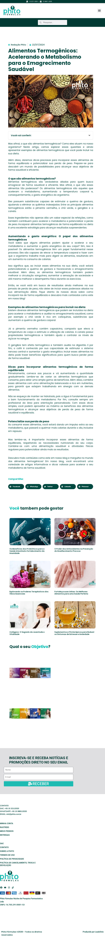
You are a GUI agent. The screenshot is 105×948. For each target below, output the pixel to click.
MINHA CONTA (6, 823)
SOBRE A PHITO (7, 851)
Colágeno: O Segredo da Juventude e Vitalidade (27, 633)
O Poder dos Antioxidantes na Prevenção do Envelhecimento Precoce (73, 550)
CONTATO (4, 847)
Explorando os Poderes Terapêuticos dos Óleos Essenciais (28, 592)
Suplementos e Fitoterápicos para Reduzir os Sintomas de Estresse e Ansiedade (74, 633)
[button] (99, 10)
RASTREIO (4, 827)
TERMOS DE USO (7, 855)
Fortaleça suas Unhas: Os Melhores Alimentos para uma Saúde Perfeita (71, 592)
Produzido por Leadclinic (93, 932)
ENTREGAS (5, 835)
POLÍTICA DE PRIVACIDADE (12, 859)
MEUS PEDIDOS (6, 831)
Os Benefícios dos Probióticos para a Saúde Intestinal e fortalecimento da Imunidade (26, 551)
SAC (2, 843)
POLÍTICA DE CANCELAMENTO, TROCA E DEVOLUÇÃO (17, 864)
